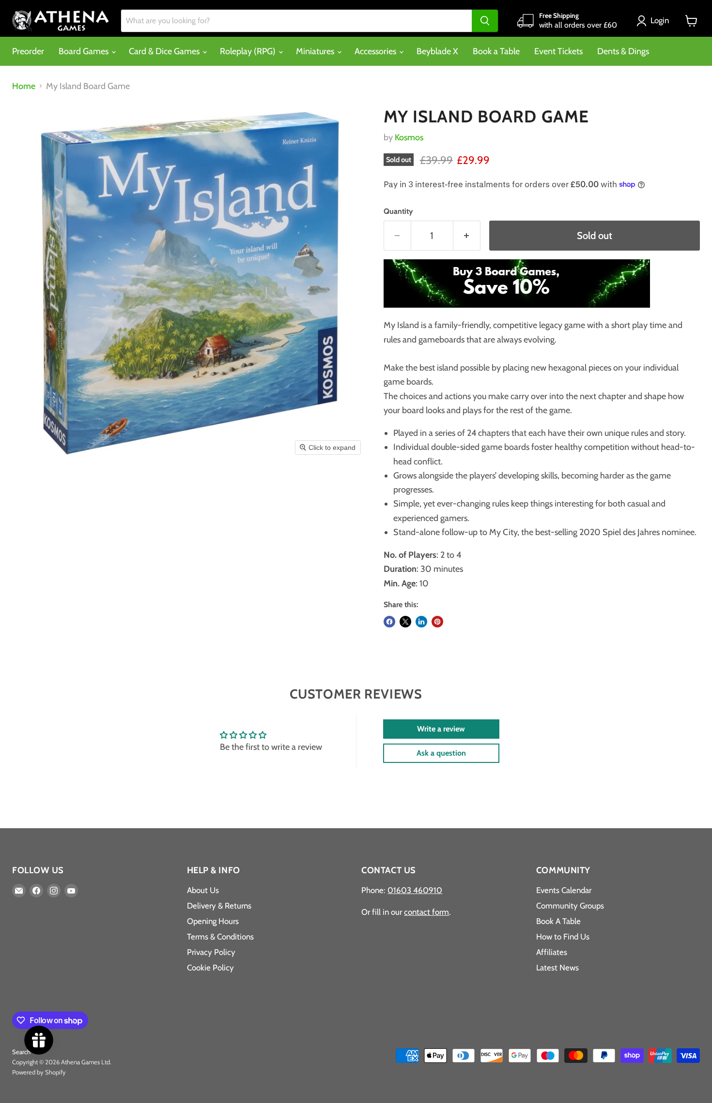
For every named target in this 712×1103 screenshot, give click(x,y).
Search (21, 1052)
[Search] (485, 21)
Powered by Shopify (39, 1072)
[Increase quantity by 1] (466, 235)
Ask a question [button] (441, 753)
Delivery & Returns (219, 905)
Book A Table (558, 921)
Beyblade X (437, 51)
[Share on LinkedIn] (421, 621)
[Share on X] (405, 621)
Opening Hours (213, 921)
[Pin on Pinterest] (437, 621)
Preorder (28, 51)
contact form (426, 912)
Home (23, 86)
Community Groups (570, 905)
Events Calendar (563, 890)
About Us (203, 890)
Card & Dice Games (165, 51)
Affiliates (551, 952)
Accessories (376, 51)
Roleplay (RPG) (249, 51)
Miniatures (316, 51)
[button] (654, 21)
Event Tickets (558, 51)
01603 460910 (414, 890)
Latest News (557, 967)
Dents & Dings (623, 51)
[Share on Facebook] (389, 621)
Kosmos (409, 137)
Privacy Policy (211, 952)
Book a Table (496, 51)
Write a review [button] (441, 728)
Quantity (398, 211)
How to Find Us (562, 936)
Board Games (84, 51)
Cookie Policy (210, 967)
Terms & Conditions (220, 936)
